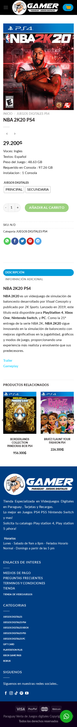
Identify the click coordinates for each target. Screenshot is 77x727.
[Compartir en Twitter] (22, 241)
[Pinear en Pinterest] (30, 241)
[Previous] (3, 428)
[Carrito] (68, 7)
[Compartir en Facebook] (14, 241)
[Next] (74, 428)
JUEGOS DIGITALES (16, 182)
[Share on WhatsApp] (7, 241)
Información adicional (24, 279)
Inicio (7, 113)
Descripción (15, 272)
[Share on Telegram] (37, 241)
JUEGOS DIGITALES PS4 (33, 113)
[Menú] (5, 7)
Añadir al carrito (46, 207)
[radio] (14, 189)
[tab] (38, 272)
